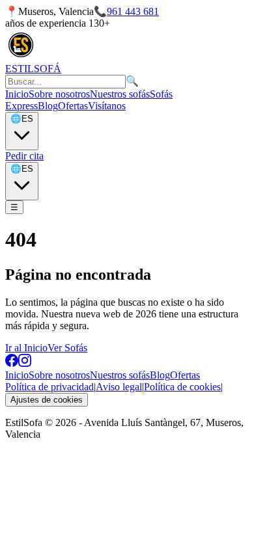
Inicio (17, 94)
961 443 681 (133, 11)
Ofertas (73, 105)
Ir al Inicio (26, 347)
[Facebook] (11, 363)
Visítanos (107, 105)
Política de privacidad (49, 386)
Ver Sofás (67, 347)
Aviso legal (119, 386)
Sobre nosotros (59, 94)
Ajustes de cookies (46, 400)
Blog (48, 105)
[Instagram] (24, 363)
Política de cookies (182, 386)
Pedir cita (24, 155)
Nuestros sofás (120, 94)
